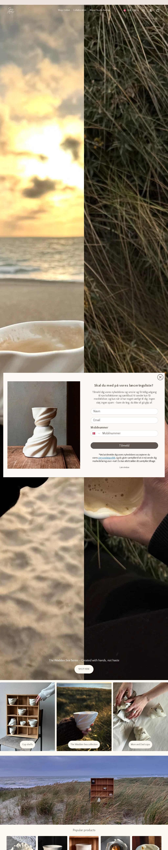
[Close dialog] (160, 377)
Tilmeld (124, 446)
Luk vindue (124, 467)
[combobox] (96, 433)
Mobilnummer (99, 427)
